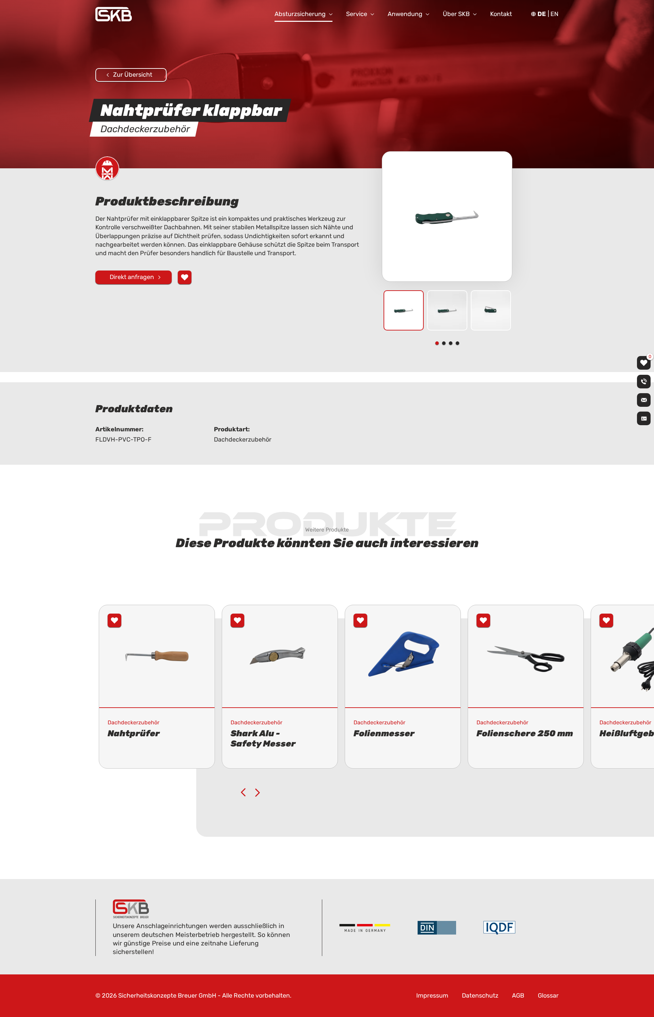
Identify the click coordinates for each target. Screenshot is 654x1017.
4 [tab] (457, 343)
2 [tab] (444, 343)
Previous (243, 792)
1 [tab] (437, 343)
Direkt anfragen (132, 277)
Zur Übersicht (132, 74)
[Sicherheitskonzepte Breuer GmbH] (113, 14)
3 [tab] (450, 343)
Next (257, 792)
